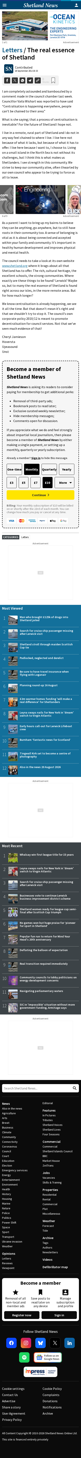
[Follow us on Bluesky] (40, 1343)
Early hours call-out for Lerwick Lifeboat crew (46, 727)
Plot (45, 1209)
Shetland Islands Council (57, 1151)
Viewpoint (8, 1268)
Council (6, 1151)
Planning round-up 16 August (39, 685)
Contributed (23, 67)
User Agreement (13, 1413)
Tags (45, 1243)
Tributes (48, 1120)
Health (6, 1189)
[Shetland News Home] (40, 8)
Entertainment (11, 1180)
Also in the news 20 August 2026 (40, 767)
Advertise (8, 1401)
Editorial (48, 1103)
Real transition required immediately (44, 964)
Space (6, 1227)
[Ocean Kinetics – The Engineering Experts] (40, 25)
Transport (8, 1237)
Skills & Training (52, 1182)
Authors (47, 1247)
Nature (6, 1208)
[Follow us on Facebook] (11, 1343)
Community (9, 1137)
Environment (10, 1184)
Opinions (8, 1253)
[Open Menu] (4, 5)
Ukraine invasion (12, 1241)
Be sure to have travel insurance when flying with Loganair (44, 673)
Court (5, 1156)
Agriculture (9, 1113)
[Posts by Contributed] (8, 68)
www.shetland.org (15, 266)
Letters (12, 50)
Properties (50, 1190)
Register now (21, 1315)
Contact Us (10, 1395)
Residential (49, 1194)
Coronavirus (9, 1146)
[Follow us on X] (55, 1343)
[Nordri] (40, 199)
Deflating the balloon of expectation (44, 950)
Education (8, 1161)
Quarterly (49, 469)
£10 (47, 482)
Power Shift (9, 1222)
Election (7, 1165)
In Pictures (49, 1115)
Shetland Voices (53, 1125)
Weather (7, 1246)
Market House (51, 1161)
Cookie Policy (52, 1389)
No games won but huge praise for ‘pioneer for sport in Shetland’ (47, 924)
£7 (35, 482)
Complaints (51, 1395)
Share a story (11, 1407)
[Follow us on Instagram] (26, 1343)
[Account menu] (76, 5)
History (6, 1194)
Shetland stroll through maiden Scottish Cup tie (46, 645)
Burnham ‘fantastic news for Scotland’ (45, 740)
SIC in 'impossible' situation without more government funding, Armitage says (47, 1006)
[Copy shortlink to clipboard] (38, 80)
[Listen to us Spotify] (24, 1357)
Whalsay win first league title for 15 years (47, 854)
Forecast (48, 1226)
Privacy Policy (12, 1420)
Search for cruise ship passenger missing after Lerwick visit (46, 632)
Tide (45, 1230)
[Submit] (74, 1088)
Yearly (66, 469)
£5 (23, 482)
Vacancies (49, 1178)
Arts (4, 1118)
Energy (6, 1175)
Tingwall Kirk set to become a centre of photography (45, 755)
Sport (5, 1232)
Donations (50, 1401)
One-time (14, 469)
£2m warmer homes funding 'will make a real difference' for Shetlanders (46, 700)
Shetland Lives (52, 1129)
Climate (6, 1132)
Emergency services (15, 1170)
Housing (7, 1199)
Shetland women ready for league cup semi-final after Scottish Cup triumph (48, 910)
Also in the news (12, 1108)
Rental (46, 1199)
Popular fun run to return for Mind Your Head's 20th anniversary (45, 938)
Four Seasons (51, 1134)
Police (6, 1213)
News (6, 1103)
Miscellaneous (51, 1213)
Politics (6, 1218)
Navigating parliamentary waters (41, 991)
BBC (45, 1156)
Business (7, 1127)
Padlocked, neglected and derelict (42, 658)
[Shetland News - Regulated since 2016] (40, 1372)
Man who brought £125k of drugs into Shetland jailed (44, 618)
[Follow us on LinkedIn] (69, 1343)
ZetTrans (48, 1165)
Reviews (7, 1263)
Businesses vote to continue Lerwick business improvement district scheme (45, 897)
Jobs (46, 1173)
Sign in (59, 1315)
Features (49, 1110)
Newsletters (50, 1252)
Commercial (51, 1141)
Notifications (52, 1407)
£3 (11, 482)
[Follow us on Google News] (48, 1357)
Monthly (32, 469)
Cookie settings (13, 1389)
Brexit (5, 1123)
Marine (6, 1203)
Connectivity (10, 1142)
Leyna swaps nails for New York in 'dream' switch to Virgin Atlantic (47, 714)
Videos (47, 1259)
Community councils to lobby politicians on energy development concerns (48, 978)
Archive (48, 1238)
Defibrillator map (55, 1267)
